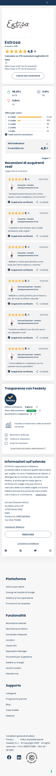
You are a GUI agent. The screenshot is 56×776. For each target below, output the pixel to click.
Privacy (10, 739)
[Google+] (21, 551)
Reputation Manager (16, 651)
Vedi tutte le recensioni (20, 134)
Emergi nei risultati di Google (20, 592)
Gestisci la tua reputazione (19, 597)
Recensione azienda (16, 623)
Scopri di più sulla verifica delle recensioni (27, 448)
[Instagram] (50, 551)
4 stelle (12, 120)
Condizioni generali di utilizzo (20, 736)
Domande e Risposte (16, 634)
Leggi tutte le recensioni (16, 171)
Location (10, 640)
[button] (28, 425)
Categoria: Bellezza (14, 527)
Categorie (11, 693)
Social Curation (13, 668)
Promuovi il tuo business (18, 603)
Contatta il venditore (28, 543)
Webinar (10, 715)
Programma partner (16, 698)
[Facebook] (6, 551)
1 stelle (11, 131)
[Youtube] (35, 551)
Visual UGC (11, 645)
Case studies (12, 710)
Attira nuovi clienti (15, 586)
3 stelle (12, 124)
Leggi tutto (41, 494)
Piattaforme (12, 673)
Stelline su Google (15, 662)
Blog (8, 704)
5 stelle (12, 116)
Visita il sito (28, 534)
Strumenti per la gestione (19, 656)
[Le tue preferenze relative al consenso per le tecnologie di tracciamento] (51, 771)
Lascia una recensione (28, 75)
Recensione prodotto (17, 628)
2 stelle (12, 127)
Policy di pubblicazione (31, 739)
